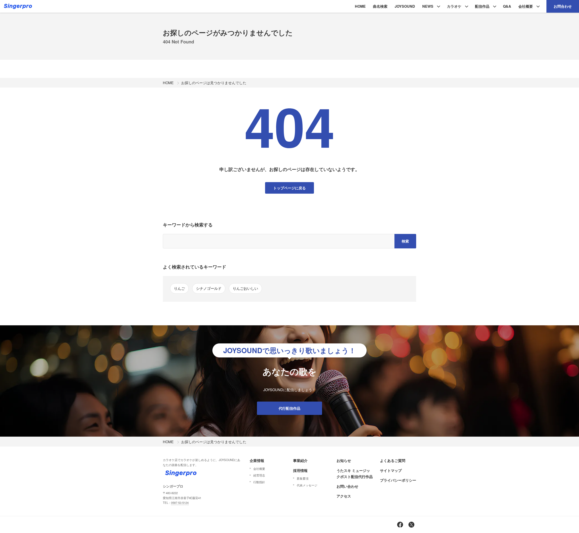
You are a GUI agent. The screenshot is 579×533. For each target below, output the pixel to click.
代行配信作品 (289, 408)
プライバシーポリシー (398, 480)
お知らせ (344, 460)
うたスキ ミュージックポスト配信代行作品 (355, 473)
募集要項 (302, 478)
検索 (405, 241)
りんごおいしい (245, 288)
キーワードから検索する (188, 224)
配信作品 (482, 6)
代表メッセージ (307, 485)
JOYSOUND (405, 6)
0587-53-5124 (180, 502)
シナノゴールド (208, 288)
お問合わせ (563, 6)
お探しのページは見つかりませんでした (213, 82)
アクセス (344, 496)
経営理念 (259, 475)
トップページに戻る (289, 187)
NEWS (427, 6)
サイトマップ (391, 470)
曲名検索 (380, 6)
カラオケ (454, 6)
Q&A (507, 6)
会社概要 (525, 6)
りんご (179, 288)
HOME (360, 6)
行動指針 (259, 482)
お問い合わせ (347, 486)
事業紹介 (300, 460)
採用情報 (300, 470)
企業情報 (257, 460)
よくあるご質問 (392, 460)
